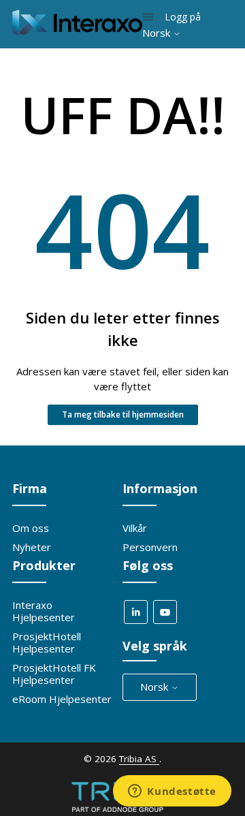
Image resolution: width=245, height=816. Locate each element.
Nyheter (31, 547)
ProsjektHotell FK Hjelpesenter (54, 674)
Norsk (157, 33)
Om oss (30, 528)
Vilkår (134, 528)
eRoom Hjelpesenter (62, 699)
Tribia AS (139, 759)
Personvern (150, 547)
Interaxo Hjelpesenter (43, 611)
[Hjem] (77, 30)
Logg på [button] (183, 16)
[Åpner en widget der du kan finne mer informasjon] (172, 792)
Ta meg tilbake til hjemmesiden (123, 414)
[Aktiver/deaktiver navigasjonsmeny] (148, 17)
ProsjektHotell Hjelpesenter (46, 642)
